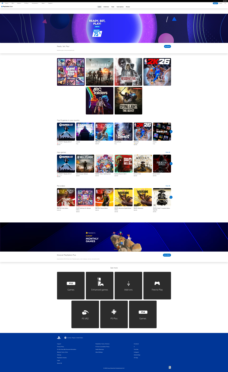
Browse (128, 6)
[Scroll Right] (171, 131)
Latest (99, 6)
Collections (106, 6)
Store (6, 3)
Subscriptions (120, 6)
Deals (112, 6)
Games (18, 3)
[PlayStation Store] (7, 6)
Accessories (35, 3)
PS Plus (26, 3)
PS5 (12, 3)
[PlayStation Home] (2, 3)
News (43, 3)
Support (50, 3)
